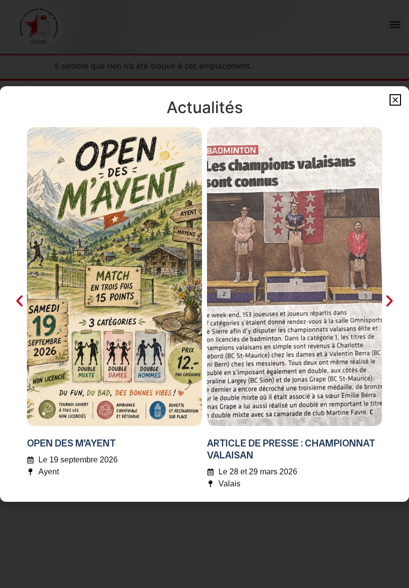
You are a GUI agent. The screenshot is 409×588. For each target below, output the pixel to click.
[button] (395, 100)
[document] (204, 294)
